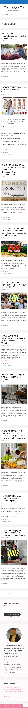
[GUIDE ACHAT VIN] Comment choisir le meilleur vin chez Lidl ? (13, 285)
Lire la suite (16, 73)
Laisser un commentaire (8, 156)
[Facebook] (12, 2)
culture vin (5, 217)
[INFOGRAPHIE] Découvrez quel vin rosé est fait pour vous (13, 89)
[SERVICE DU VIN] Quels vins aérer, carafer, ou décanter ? (12, 377)
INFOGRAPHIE (6, 154)
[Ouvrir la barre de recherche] (25, 15)
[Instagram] (15, 2)
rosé (11, 154)
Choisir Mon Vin (14, 7)
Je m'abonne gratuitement (12, 614)
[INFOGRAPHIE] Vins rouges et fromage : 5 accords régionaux (11, 498)
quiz (9, 217)
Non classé (5, 76)
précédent (4, 593)
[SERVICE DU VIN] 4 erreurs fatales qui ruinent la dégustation (13, 36)
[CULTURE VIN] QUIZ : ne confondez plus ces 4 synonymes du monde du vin (14, 532)
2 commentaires (6, 78)
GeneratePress (22, 705)
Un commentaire (6, 521)
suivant (19, 593)
